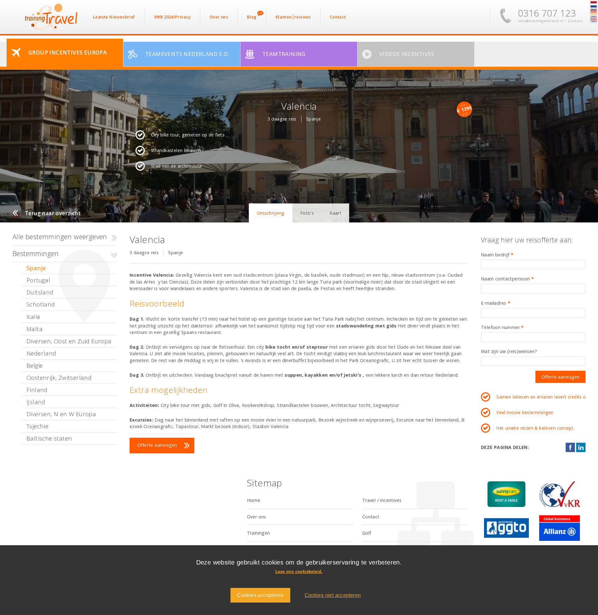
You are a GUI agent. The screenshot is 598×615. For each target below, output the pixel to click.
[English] (594, 19)
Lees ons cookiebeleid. (299, 571)
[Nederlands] (594, 4)
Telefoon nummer (502, 327)
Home (253, 500)
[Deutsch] (594, 12)
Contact (575, 20)
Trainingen (258, 533)
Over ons (256, 517)
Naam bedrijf (497, 255)
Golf (366, 533)
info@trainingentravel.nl (540, 20)
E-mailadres (495, 303)
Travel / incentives (382, 500)
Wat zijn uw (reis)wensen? (509, 351)
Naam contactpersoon (507, 279)
